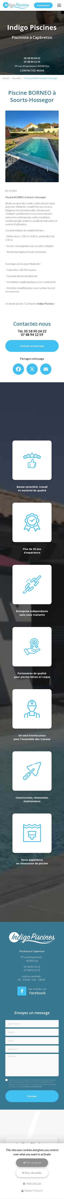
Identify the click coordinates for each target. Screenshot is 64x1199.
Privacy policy (33, 1190)
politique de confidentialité (32, 1086)
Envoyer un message (32, 345)
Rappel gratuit (43, 5)
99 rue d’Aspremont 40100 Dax (32, 66)
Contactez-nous (32, 70)
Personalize (33, 1183)
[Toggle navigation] (59, 5)
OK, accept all (33, 1162)
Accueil (6, 78)
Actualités (16, 78)
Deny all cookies (33, 1172)
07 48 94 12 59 (32, 61)
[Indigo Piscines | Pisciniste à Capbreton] (16, 5)
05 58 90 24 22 (32, 58)
